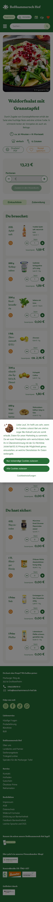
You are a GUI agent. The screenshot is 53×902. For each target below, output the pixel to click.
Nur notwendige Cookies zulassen (22, 461)
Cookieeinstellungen (26, 476)
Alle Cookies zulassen (17, 469)
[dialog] (26, 451)
